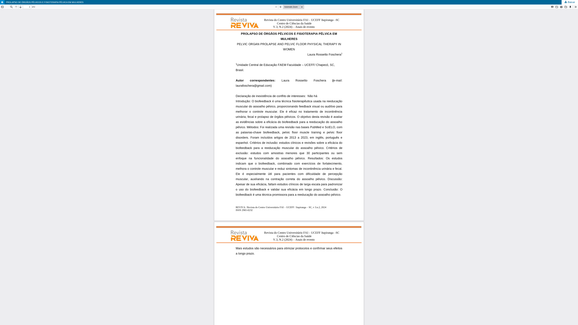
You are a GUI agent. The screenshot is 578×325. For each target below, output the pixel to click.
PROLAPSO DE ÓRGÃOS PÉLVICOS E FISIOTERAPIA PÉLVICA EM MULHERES (44, 2)
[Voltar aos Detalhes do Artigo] (2, 2)
